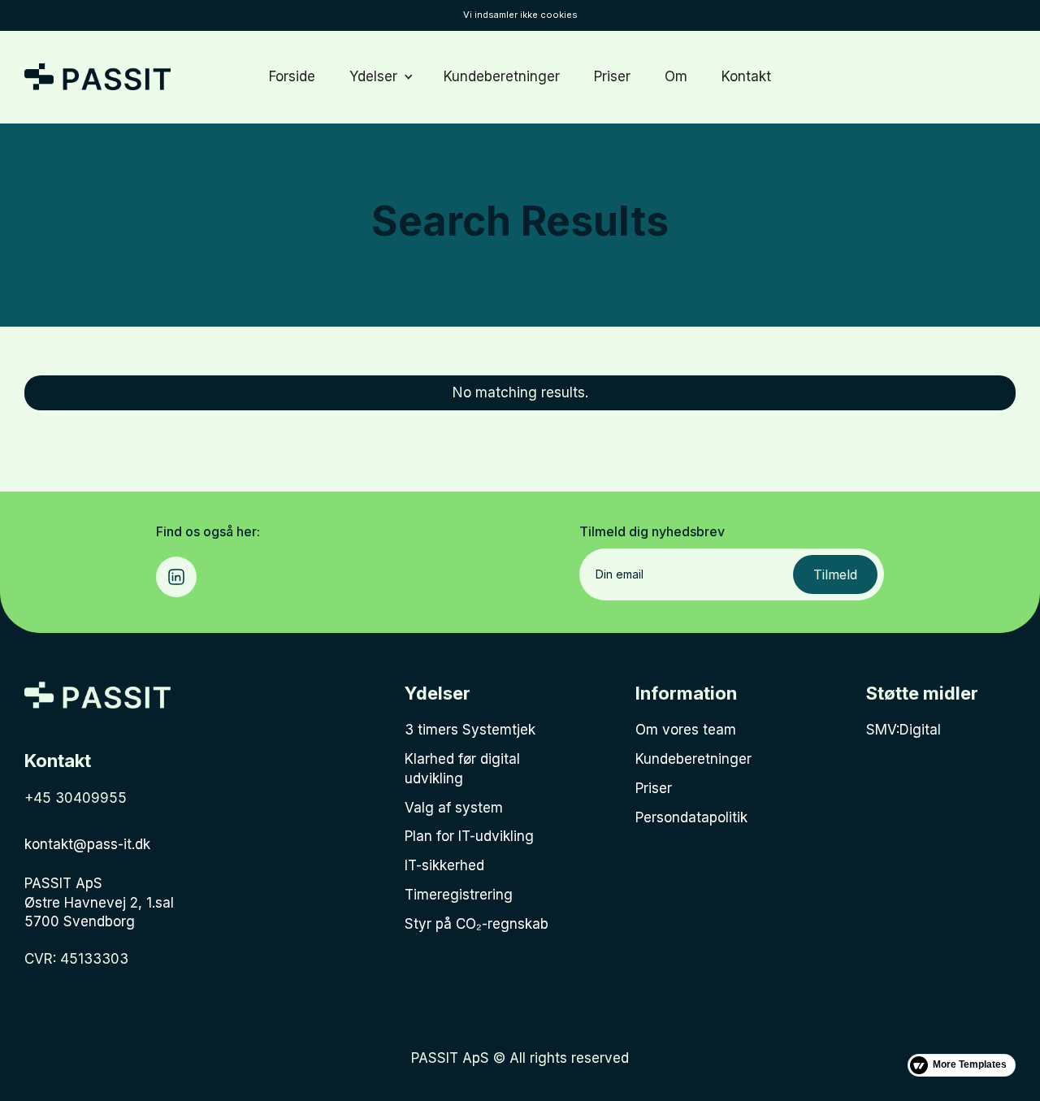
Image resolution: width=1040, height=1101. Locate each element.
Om (676, 76)
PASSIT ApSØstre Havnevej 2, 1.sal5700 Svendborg (99, 902)
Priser (612, 76)
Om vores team (685, 730)
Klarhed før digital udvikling (462, 769)
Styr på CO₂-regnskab (476, 924)
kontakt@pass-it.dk (87, 844)
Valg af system (454, 808)
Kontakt (746, 76)
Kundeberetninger (502, 76)
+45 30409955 (75, 798)
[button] (379, 77)
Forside (292, 76)
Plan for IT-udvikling (469, 836)
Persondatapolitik (691, 817)
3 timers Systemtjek (470, 730)
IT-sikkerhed (444, 865)
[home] (97, 76)
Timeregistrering (459, 894)
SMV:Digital (903, 730)
